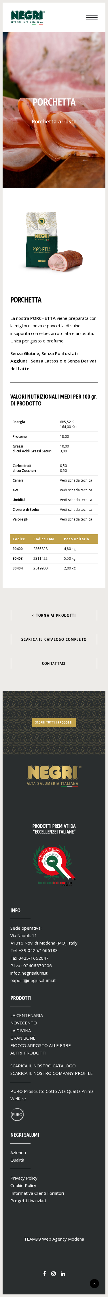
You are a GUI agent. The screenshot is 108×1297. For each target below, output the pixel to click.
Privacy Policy (23, 1178)
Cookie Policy (23, 1185)
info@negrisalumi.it (29, 973)
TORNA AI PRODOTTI (56, 615)
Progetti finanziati (28, 1200)
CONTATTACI (54, 663)
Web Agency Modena (63, 1239)
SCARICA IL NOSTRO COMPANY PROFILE (51, 1073)
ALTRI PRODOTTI (28, 1053)
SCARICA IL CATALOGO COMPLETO (54, 639)
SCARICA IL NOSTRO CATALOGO (43, 1066)
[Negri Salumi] (27, 17)
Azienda (18, 1152)
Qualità (17, 1160)
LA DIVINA (20, 1030)
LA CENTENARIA (26, 1015)
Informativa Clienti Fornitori (37, 1193)
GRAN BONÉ (22, 1038)
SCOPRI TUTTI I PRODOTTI (54, 722)
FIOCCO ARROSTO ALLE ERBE (40, 1045)
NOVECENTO (23, 1023)
